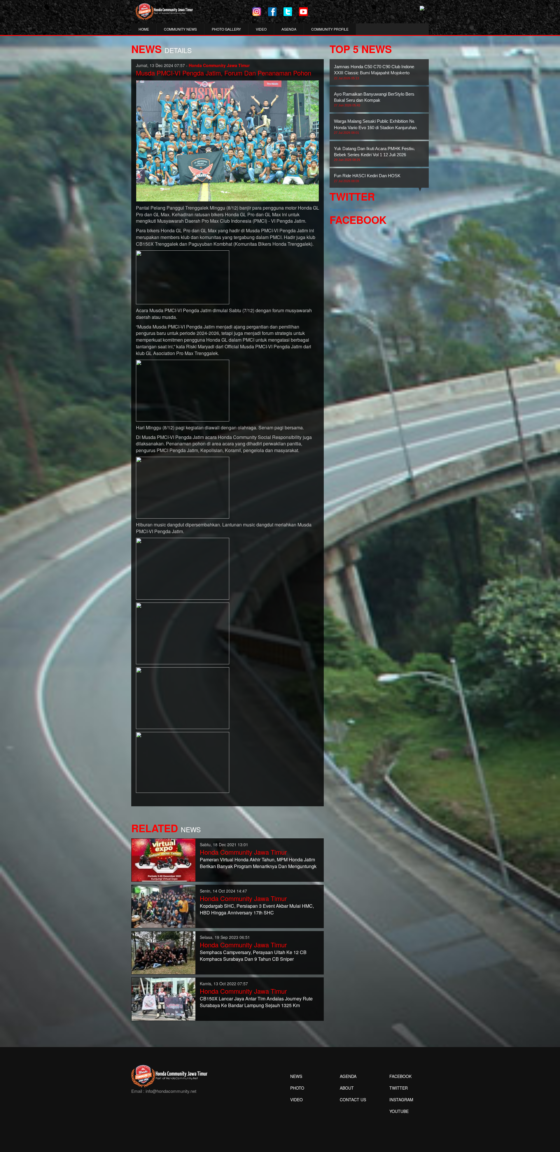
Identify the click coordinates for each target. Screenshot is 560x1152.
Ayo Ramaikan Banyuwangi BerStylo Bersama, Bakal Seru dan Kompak (379, 99)
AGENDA (288, 29)
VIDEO (261, 29)
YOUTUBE (399, 1111)
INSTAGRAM (401, 1099)
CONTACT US (353, 1099)
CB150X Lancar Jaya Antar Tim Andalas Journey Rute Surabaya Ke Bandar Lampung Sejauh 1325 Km (256, 1002)
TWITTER (398, 1088)
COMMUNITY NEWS (180, 29)
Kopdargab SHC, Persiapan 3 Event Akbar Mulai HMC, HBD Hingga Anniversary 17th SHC (257, 909)
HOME (144, 29)
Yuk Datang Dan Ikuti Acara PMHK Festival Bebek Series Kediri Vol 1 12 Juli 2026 (375, 154)
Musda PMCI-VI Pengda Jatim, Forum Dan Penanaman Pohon (223, 72)
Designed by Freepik (398, 1120)
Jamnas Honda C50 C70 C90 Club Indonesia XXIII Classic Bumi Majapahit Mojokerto (377, 72)
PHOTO (297, 1088)
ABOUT (347, 1088)
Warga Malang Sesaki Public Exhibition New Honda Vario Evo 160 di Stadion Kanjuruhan (376, 126)
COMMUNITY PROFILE (330, 29)
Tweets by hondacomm (351, 210)
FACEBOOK (400, 1076)
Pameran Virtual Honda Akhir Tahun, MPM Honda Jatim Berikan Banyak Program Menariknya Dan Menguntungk (258, 863)
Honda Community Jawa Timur (243, 851)
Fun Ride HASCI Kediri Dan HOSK (367, 177)
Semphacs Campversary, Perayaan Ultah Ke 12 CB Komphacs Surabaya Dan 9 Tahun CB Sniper (253, 955)
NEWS (296, 1076)
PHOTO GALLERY (226, 29)
